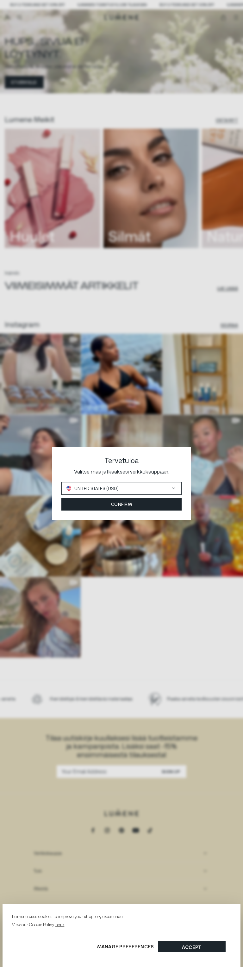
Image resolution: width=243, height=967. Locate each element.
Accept (192, 947)
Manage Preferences (125, 946)
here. (59, 924)
